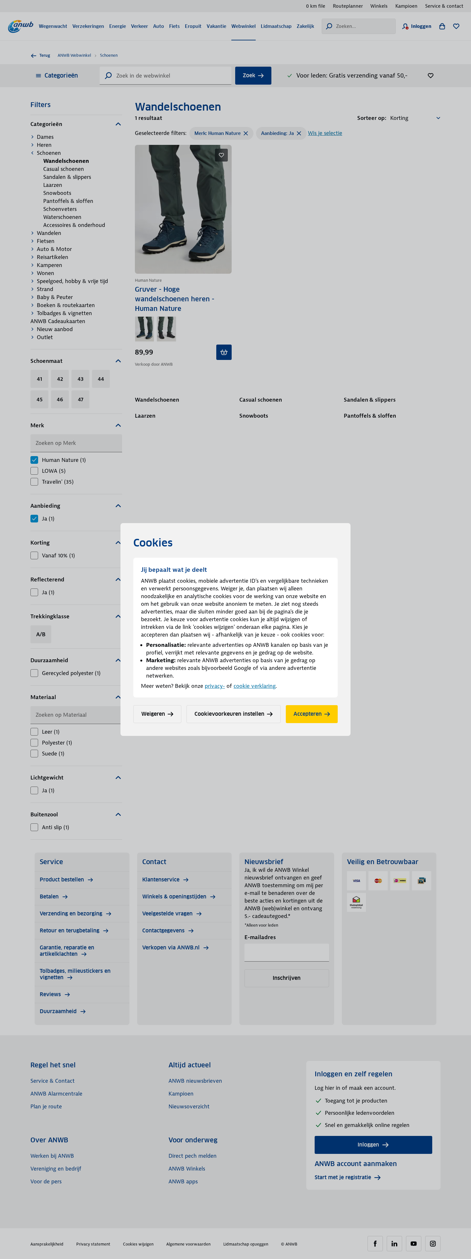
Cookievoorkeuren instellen (229, 714)
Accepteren (307, 714)
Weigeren (153, 714)
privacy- (215, 685)
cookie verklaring (255, 685)
